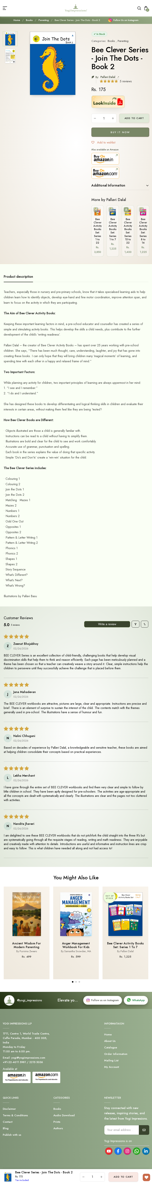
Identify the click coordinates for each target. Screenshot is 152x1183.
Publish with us (12, 1135)
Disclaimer (9, 1109)
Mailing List (111, 1060)
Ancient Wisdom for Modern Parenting (26, 945)
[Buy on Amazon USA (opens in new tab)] (105, 173)
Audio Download (64, 1115)
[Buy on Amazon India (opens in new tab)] (105, 159)
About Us (109, 1041)
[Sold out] (95, 209)
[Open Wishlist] (146, 1177)
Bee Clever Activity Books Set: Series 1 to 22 (97, 231)
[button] (109, 81)
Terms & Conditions (15, 1115)
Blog (6, 1128)
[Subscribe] (144, 1130)
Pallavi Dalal (108, 77)
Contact (7, 1122)
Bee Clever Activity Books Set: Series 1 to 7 (113, 229)
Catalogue (110, 1047)
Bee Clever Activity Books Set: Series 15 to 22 (128, 231)
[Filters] (135, 624)
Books (29, 20)
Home (17, 20)
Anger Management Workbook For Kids (76, 945)
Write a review (107, 624)
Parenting (44, 20)
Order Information (115, 1054)
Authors (58, 1128)
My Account (111, 1067)
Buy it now (120, 132)
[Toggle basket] (126, 209)
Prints (56, 1122)
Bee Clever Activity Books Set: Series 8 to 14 (143, 231)
